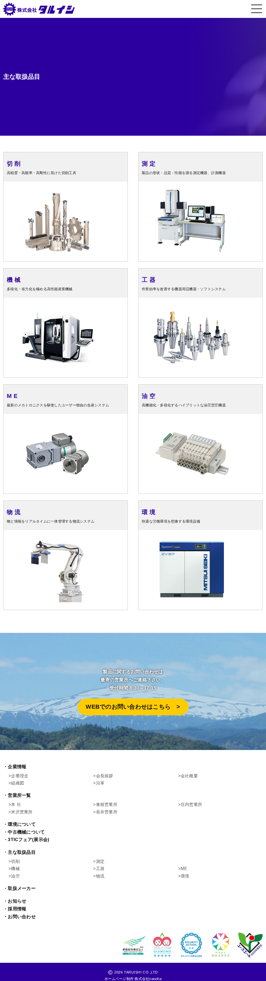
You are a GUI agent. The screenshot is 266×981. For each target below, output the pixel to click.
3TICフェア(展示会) (28, 839)
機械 (15, 868)
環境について (22, 824)
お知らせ (17, 901)
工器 (100, 868)
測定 (100, 861)
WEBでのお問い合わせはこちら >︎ (133, 706)
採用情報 (17, 908)
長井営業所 (106, 812)
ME (184, 868)
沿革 (100, 783)
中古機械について (26, 832)
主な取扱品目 (22, 852)
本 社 (16, 804)
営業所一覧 (19, 795)
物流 (100, 876)
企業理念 (19, 775)
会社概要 (189, 775)
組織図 (17, 783)
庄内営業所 (191, 804)
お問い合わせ (22, 916)
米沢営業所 (21, 812)
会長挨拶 (104, 775)
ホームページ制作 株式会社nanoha (133, 979)
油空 (15, 876)
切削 (15, 861)
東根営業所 (106, 804)
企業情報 (17, 766)
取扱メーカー (22, 888)
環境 (185, 876)
